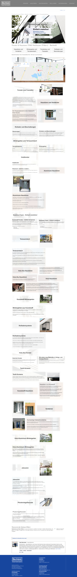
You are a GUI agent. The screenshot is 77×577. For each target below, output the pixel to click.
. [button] (42, 54)
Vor (64, 10)
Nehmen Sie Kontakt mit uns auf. (20, 538)
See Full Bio (58, 548)
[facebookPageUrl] (19, 552)
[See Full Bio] (60, 548)
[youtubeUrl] (22, 552)
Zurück (61, 10)
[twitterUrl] (20, 552)
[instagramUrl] (21, 552)
